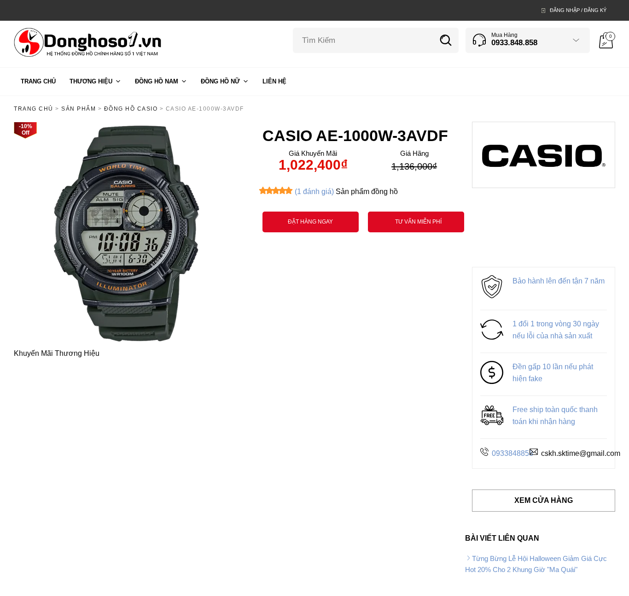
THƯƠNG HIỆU (91, 81)
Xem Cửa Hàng (543, 500)
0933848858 (512, 453)
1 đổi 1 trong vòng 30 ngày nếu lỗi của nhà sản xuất (556, 330)
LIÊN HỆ (274, 81)
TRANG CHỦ (38, 81)
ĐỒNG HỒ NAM (156, 81)
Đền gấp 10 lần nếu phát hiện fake (553, 373)
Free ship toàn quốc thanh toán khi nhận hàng (555, 415)
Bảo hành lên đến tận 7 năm (559, 281)
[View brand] (543, 154)
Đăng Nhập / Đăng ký (578, 10)
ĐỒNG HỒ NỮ (220, 81)
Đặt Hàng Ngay (310, 221)
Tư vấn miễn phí (418, 221)
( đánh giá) (314, 191)
